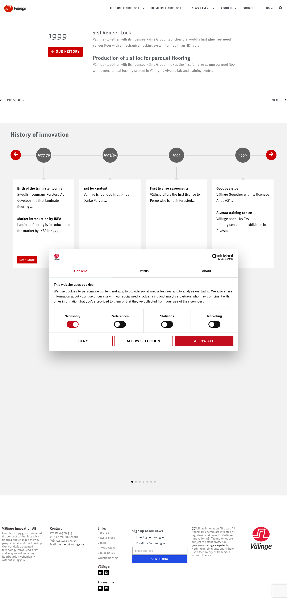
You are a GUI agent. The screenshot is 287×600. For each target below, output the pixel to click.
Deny (83, 341)
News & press (106, 537)
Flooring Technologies (150, 537)
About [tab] (206, 271)
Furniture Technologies (151, 543)
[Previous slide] (16, 155)
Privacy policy (106, 547)
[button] (281, 9)
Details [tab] (143, 271)
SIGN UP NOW (160, 559)
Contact (102, 542)
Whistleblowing (108, 558)
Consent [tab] (80, 271)
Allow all (204, 341)
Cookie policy (106, 553)
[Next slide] (271, 155)
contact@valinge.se (71, 544)
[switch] (120, 324)
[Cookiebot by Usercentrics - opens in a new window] (215, 257)
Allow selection (143, 341)
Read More (27, 260)
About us (103, 532)
